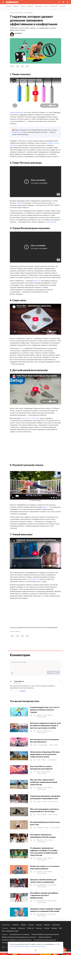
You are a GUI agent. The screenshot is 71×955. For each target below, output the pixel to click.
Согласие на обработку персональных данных (16, 940)
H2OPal (19, 203)
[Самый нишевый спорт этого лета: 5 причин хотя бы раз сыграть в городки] (35, 712)
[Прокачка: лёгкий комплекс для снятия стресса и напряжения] (35, 883)
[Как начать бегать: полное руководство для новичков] (35, 769)
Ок (35, 950)
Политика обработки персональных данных (45, 934)
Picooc (21, 348)
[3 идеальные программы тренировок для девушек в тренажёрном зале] (35, 798)
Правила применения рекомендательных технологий (19, 937)
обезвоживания (50, 222)
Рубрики (23, 925)
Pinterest (39, 928)
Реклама (31, 925)
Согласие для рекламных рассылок (45, 940)
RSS (60, 928)
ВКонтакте (21, 928)
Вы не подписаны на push (10, 931)
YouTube (46, 928)
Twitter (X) (30, 928)
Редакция (39, 925)
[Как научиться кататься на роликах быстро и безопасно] (35, 742)
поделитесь (16, 132)
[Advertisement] (35, 446)
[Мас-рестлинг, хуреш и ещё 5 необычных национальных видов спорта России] (35, 784)
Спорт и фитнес (48, 715)
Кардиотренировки (16, 112)
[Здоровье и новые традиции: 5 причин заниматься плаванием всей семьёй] (35, 912)
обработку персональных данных (35, 946)
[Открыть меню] (60, 681)
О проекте (15, 925)
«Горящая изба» (43, 745)
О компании (56, 925)
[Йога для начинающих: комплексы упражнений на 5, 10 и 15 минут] (35, 811)
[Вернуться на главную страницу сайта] (12, 2)
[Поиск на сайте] (59, 2)
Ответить (22, 691)
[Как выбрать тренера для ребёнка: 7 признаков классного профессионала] (35, 897)
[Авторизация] (67, 2)
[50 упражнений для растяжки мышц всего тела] (35, 824)
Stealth (44, 507)
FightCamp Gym (33, 579)
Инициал (54, 928)
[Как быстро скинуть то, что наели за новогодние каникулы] (35, 869)
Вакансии (47, 925)
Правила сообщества (44, 937)
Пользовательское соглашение (19, 934)
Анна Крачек (18, 33)
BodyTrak (37, 281)
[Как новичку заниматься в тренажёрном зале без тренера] (35, 838)
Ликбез (44, 760)
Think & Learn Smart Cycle (30, 418)
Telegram (13, 928)
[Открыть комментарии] (34, 715)
